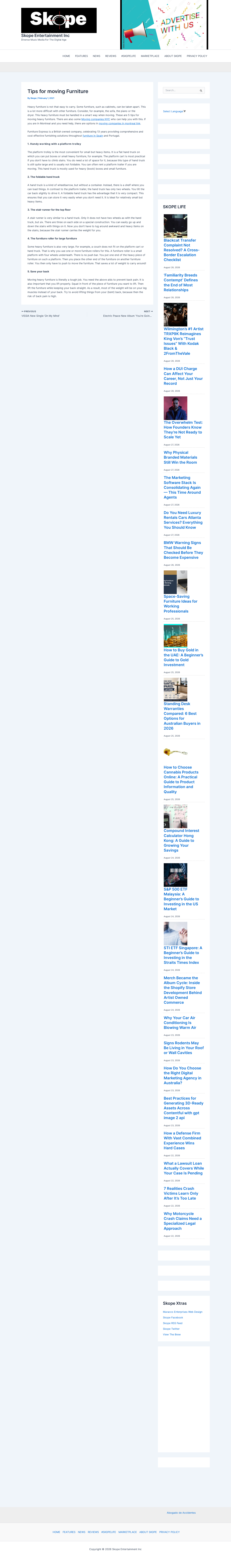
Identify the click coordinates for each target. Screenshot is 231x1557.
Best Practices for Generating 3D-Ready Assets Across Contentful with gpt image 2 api (184, 1108)
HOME (56, 1532)
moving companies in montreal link (119, 123)
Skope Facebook (173, 1317)
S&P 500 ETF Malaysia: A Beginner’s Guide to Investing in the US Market (181, 899)
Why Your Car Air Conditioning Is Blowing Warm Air (180, 1023)
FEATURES (69, 1532)
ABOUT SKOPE (148, 1532)
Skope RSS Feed (172, 1323)
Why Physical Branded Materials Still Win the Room (180, 457)
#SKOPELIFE (108, 1532)
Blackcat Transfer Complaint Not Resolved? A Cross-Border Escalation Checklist (182, 250)
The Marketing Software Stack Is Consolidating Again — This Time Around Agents (182, 487)
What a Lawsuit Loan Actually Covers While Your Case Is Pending (184, 1168)
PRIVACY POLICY (169, 1532)
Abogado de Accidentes (181, 1512)
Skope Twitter (171, 1328)
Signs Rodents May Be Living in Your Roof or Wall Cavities (184, 1048)
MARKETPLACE (127, 1532)
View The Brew (172, 1334)
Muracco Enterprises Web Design (182, 1311)
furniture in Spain (93, 135)
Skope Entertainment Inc (45, 35)
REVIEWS (93, 1532)
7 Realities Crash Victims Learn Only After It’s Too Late (181, 1193)
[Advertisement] (186, 1398)
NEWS (81, 1532)
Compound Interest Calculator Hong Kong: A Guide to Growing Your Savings (181, 840)
